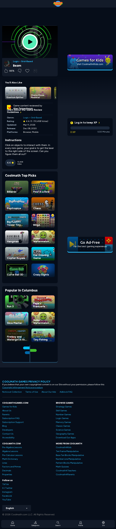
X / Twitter (7, 488)
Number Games (63, 414)
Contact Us (7, 434)
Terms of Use (31, 392)
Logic (16, 61)
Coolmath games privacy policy (26, 381)
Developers (7, 430)
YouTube (6, 499)
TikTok (5, 484)
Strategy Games (64, 406)
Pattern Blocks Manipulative (69, 463)
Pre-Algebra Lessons (12, 447)
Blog (4, 426)
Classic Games (63, 426)
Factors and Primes (11, 466)
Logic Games (62, 418)
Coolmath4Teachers (66, 470)
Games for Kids (9, 406)
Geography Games (65, 434)
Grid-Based (27, 61)
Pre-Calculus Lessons (12, 455)
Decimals (6, 470)
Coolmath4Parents (65, 474)
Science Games (63, 430)
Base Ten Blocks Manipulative (70, 455)
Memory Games (63, 422)
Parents (6, 414)
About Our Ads (49, 392)
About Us (6, 410)
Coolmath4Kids (63, 447)
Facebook (7, 496)
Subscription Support (13, 422)
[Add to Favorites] (27, 70)
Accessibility (8, 437)
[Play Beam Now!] (30, 42)
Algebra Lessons (10, 451)
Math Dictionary (10, 459)
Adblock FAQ (66, 392)
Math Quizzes (62, 466)
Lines (4, 463)
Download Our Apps (66, 437)
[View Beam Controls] (35, 71)
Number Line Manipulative (68, 459)
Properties (7, 474)
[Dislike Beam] (19, 71)
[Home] (58, 4)
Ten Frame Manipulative (67, 451)
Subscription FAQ (10, 418)
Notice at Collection (12, 392)
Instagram (7, 492)
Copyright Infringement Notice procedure (22, 387)
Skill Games (61, 410)
